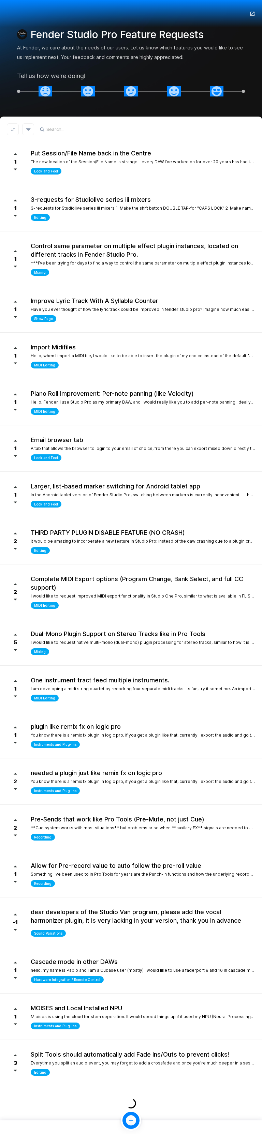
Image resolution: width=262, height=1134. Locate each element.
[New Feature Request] (131, 1120)
